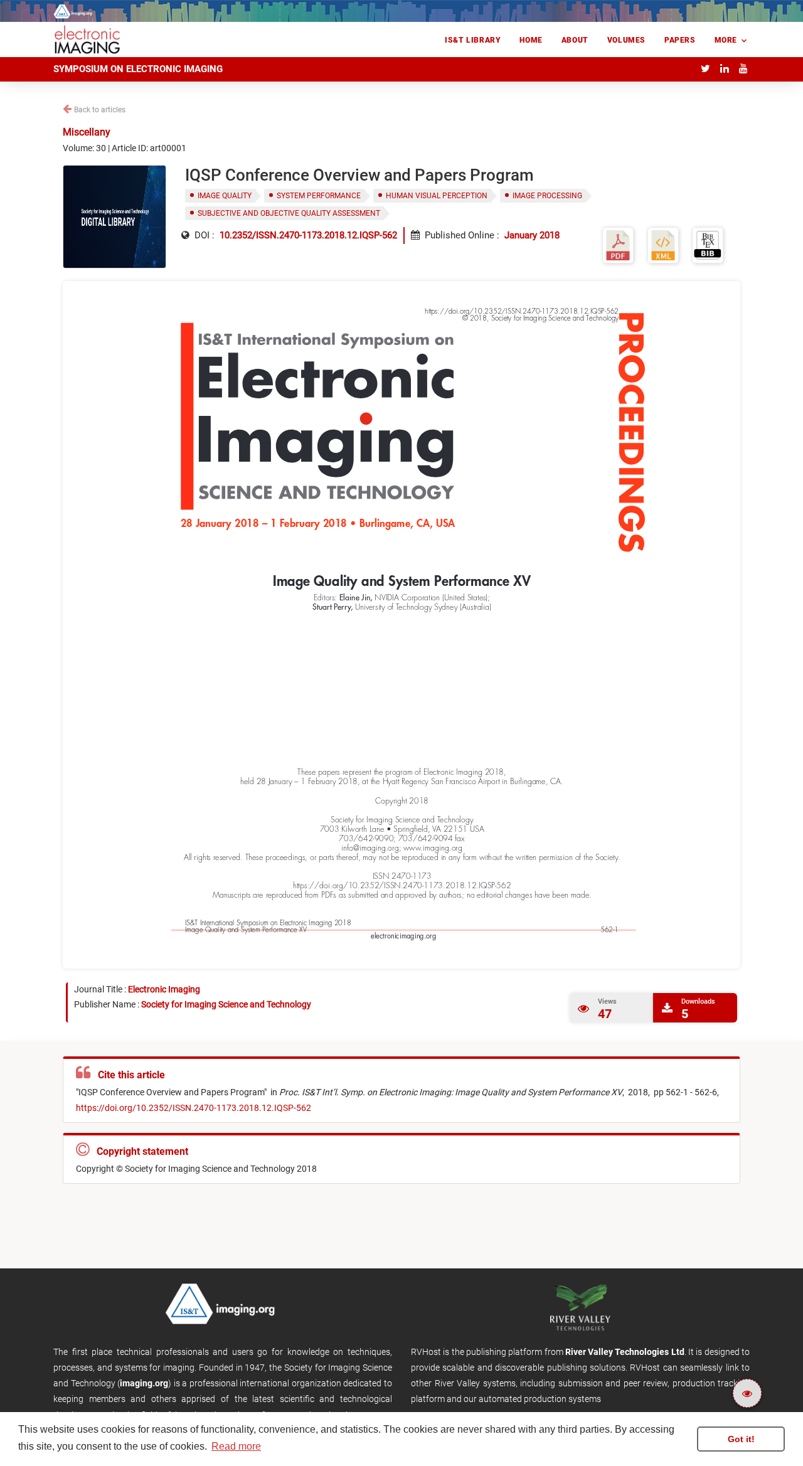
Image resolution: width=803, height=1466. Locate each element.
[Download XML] (663, 244)
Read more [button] (236, 1446)
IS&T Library (473, 40)
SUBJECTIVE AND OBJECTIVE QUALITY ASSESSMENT (289, 213)
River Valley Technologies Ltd (624, 1352)
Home (530, 40)
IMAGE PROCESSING (547, 195)
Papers (680, 40)
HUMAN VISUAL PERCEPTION (436, 195)
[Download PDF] (618, 244)
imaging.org (144, 1383)
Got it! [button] (741, 1439)
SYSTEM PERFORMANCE (319, 195)
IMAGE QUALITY (225, 195)
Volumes (626, 40)
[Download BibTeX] (707, 244)
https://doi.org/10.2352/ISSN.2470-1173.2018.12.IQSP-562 (193, 1108)
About (574, 40)
